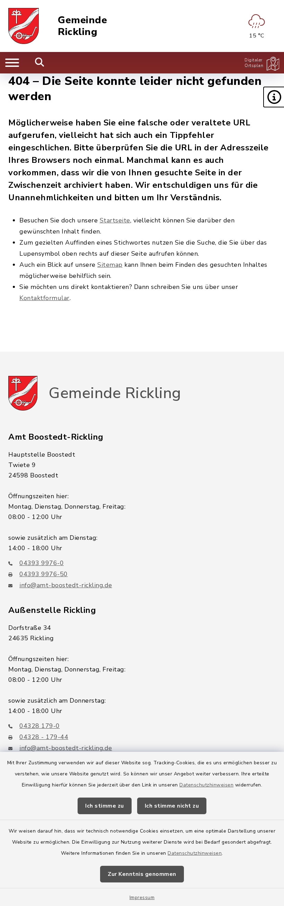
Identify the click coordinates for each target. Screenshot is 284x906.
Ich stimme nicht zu (172, 806)
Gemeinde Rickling (82, 26)
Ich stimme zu (104, 806)
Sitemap (110, 265)
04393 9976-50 (43, 574)
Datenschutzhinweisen (206, 785)
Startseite (115, 220)
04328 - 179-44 (43, 737)
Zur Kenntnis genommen (142, 874)
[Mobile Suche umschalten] (40, 62)
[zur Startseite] (23, 26)
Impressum (142, 897)
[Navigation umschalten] (12, 62)
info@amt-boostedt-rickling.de (65, 585)
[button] (273, 97)
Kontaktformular (44, 298)
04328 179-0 (39, 726)
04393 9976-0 (41, 563)
